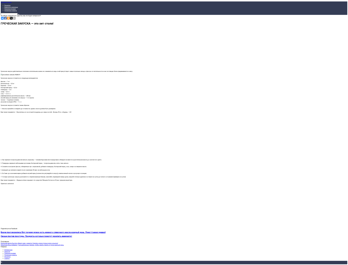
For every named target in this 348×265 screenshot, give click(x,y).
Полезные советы (10, 11)
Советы (7, 258)
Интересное (8, 250)
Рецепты (7, 5)
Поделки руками (10, 9)
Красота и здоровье (11, 7)
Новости (7, 251)
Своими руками (6, 2)
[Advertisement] (27, 49)
